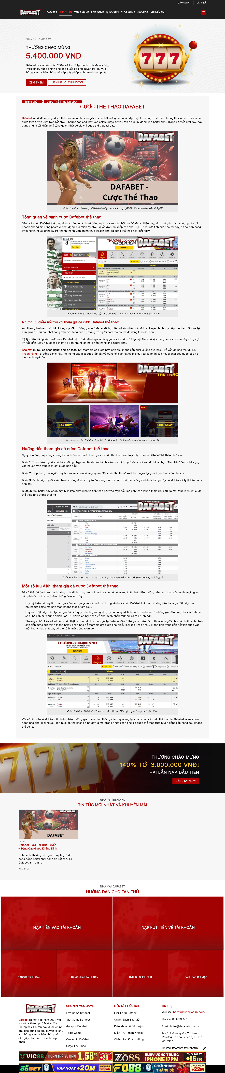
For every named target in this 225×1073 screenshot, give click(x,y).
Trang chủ (31, 101)
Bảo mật (27, 350)
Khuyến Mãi (158, 12)
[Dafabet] (30, 12)
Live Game (97, 12)
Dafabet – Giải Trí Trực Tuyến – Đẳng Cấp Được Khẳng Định (38, 846)
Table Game (81, 12)
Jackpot (142, 12)
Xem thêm (24, 869)
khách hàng (29, 353)
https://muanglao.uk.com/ (189, 1012)
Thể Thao (65, 12)
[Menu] (203, 12)
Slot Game (128, 12)
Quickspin (112, 12)
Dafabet (52, 12)
